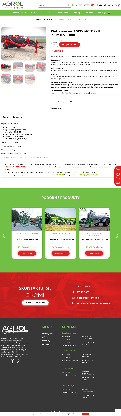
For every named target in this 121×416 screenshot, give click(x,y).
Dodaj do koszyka (69, 45)
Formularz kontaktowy (35, 303)
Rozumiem (85, 414)
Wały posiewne (75, 102)
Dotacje (77, 13)
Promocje (102, 13)
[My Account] (116, 5)
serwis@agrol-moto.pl (69, 375)
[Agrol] (12, 5)
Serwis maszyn (63, 13)
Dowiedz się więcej (74, 414)
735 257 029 (83, 292)
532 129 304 (66, 343)
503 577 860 (66, 340)
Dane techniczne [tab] (12, 117)
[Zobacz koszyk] (118, 5)
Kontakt (89, 13)
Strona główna (19, 13)
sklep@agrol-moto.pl (104, 5)
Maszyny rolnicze (64, 102)
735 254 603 (66, 357)
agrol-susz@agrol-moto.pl (70, 360)
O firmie (34, 13)
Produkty (46, 13)
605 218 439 (66, 372)
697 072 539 (66, 354)
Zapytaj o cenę (56, 108)
